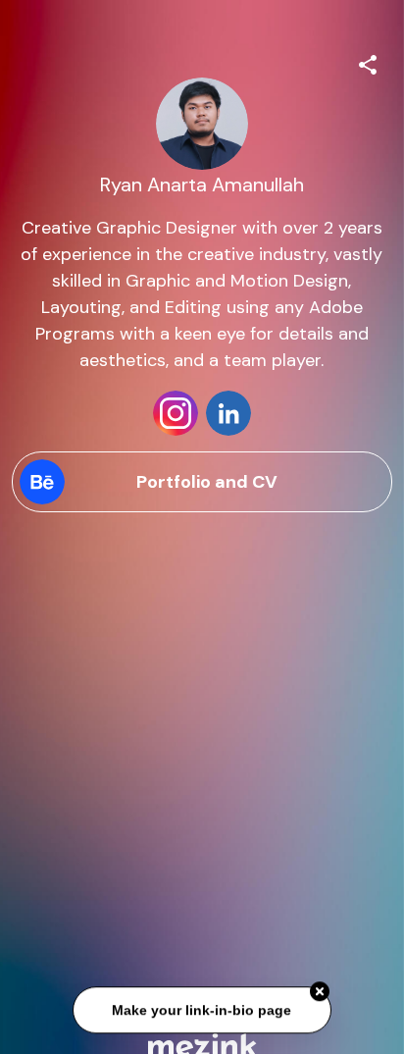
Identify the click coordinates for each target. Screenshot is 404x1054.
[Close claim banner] (319, 992)
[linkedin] (228, 413)
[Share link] (367, 62)
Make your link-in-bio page (201, 1011)
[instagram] (175, 413)
